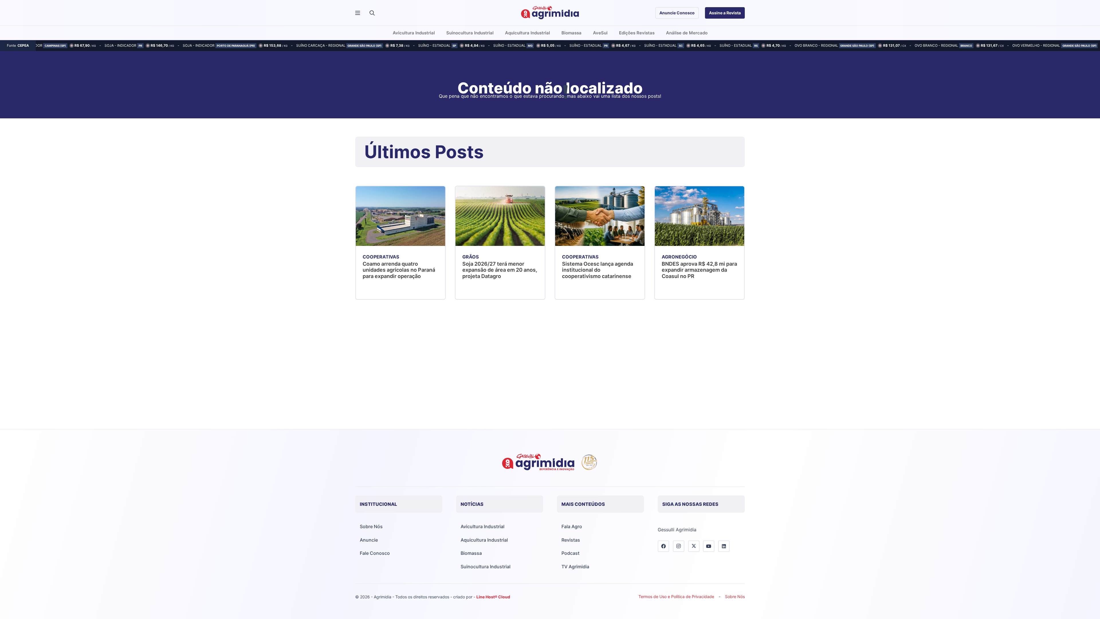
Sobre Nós (371, 526)
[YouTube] (708, 546)
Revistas (570, 540)
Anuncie (369, 540)
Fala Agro (571, 526)
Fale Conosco (375, 553)
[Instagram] (678, 546)
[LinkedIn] (724, 546)
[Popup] (357, 13)
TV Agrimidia (575, 566)
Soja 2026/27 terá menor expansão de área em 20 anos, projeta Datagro (499, 270)
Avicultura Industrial (482, 526)
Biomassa (471, 553)
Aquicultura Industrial (484, 540)
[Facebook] (663, 546)
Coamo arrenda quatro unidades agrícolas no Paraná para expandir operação (399, 270)
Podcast (570, 553)
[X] (694, 546)
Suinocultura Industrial (485, 566)
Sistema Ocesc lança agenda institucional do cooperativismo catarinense (597, 270)
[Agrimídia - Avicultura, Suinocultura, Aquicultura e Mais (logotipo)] (550, 13)
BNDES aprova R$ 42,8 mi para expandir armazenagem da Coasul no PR (699, 270)
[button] (372, 13)
